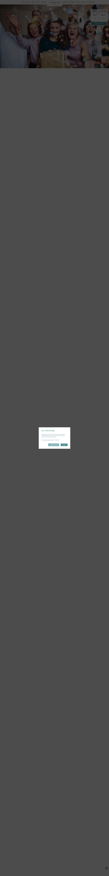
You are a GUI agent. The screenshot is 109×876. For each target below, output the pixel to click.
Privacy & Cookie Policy (48, 440)
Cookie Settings (53, 444)
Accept (64, 444)
